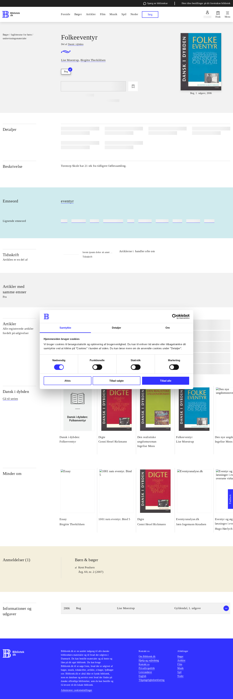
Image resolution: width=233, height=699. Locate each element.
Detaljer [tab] (116, 327)
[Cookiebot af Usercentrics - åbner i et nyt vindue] (175, 316)
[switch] (97, 367)
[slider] (201, 64)
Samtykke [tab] (65, 327)
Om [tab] (167, 327)
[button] (145, 608)
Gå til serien (10, 398)
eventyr (67, 201)
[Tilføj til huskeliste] (133, 86)
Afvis (67, 380)
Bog (66, 71)
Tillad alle (165, 380)
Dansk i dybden (16, 391)
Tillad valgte (116, 380)
